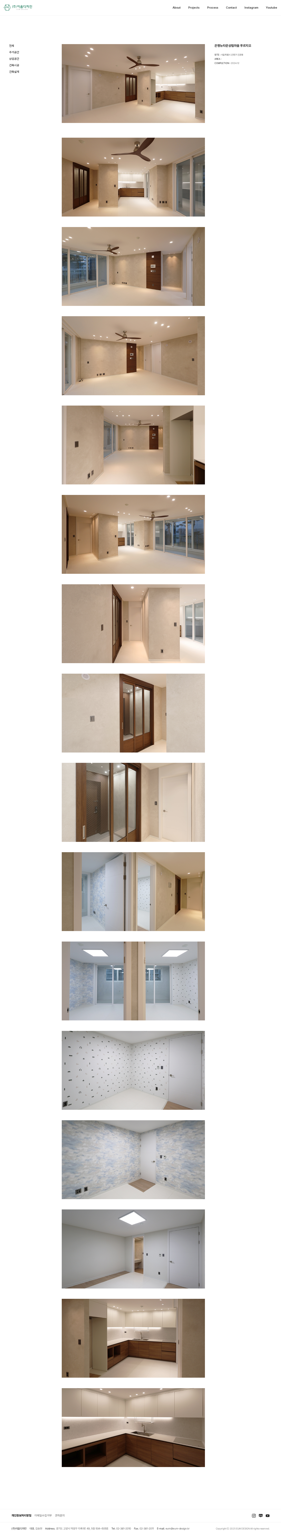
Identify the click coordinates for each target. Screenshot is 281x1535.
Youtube (271, 7)
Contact (231, 7)
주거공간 (14, 52)
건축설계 (14, 72)
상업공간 (14, 59)
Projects (194, 7)
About (177, 7)
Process (212, 7)
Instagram (251, 7)
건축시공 (14, 65)
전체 (11, 46)
